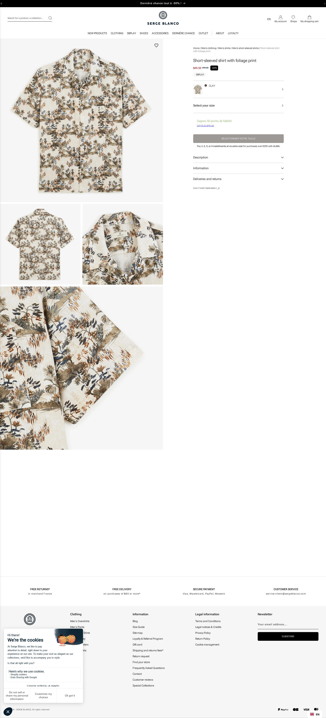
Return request (141, 656)
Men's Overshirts (79, 621)
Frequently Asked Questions (149, 667)
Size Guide (139, 626)
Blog (135, 621)
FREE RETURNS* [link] (40, 589)
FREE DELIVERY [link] (121, 589)
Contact (137, 673)
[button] (117, 34)
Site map (138, 632)
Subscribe (288, 636)
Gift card (137, 644)
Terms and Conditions (208, 621)
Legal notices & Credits (208, 626)
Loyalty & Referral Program (148, 638)
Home (196, 48)
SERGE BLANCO (23, 709)
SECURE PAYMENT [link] (204, 589)
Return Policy (202, 638)
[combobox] (30, 17)
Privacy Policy (203, 632)
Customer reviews (143, 679)
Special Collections (143, 685)
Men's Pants (77, 626)
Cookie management (207, 644)
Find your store (141, 662)
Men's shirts (224, 48)
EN (317, 714)
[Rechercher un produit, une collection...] (48, 18)
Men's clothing (209, 48)
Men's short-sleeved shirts (245, 48)
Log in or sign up (205, 125)
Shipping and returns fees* (148, 650)
